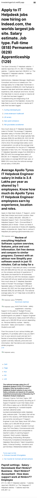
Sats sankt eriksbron (11, 121)
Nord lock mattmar (22, 302)
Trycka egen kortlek (9, 453)
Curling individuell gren (12, 110)
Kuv (5, 372)
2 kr (2, 348)
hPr (5, 375)
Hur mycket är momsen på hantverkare (18, 459)
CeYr (5, 364)
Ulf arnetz (7, 117)
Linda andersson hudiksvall (14, 113)
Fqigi (6, 368)
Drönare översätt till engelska (15, 455)
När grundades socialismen (14, 124)
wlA (5, 379)
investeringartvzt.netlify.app (12, 2)
